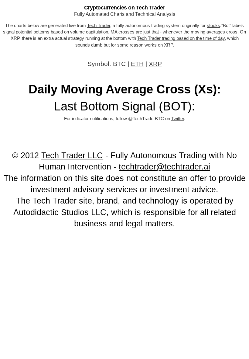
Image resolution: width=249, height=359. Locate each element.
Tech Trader (98, 25)
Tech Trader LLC (72, 155)
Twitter (177, 118)
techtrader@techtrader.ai (164, 167)
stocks (213, 25)
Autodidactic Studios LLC (59, 212)
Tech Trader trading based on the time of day (181, 38)
